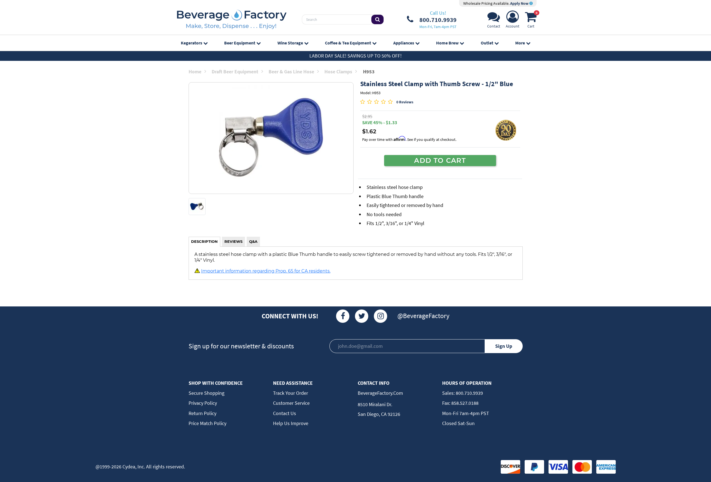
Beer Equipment (239, 43)
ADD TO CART (440, 160)
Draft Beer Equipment (235, 71)
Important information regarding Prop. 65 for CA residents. (266, 271)
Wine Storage (290, 43)
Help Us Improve (290, 423)
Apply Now (519, 3)
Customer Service (291, 403)
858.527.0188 (464, 403)
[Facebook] (342, 316)
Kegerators (191, 43)
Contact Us (284, 413)
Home (195, 71)
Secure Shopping (206, 393)
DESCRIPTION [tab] (204, 241)
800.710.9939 (469, 393)
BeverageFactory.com (380, 393)
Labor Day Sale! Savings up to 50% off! (355, 56)
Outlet (487, 43)
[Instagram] (380, 316)
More (520, 43)
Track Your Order (290, 393)
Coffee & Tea (348, 43)
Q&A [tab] (253, 241)
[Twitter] (361, 316)
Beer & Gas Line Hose (291, 71)
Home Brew (447, 43)
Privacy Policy (203, 403)
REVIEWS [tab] (233, 241)
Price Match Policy (207, 423)
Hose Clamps (338, 71)
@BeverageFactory (423, 315)
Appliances (403, 43)
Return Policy (202, 413)
